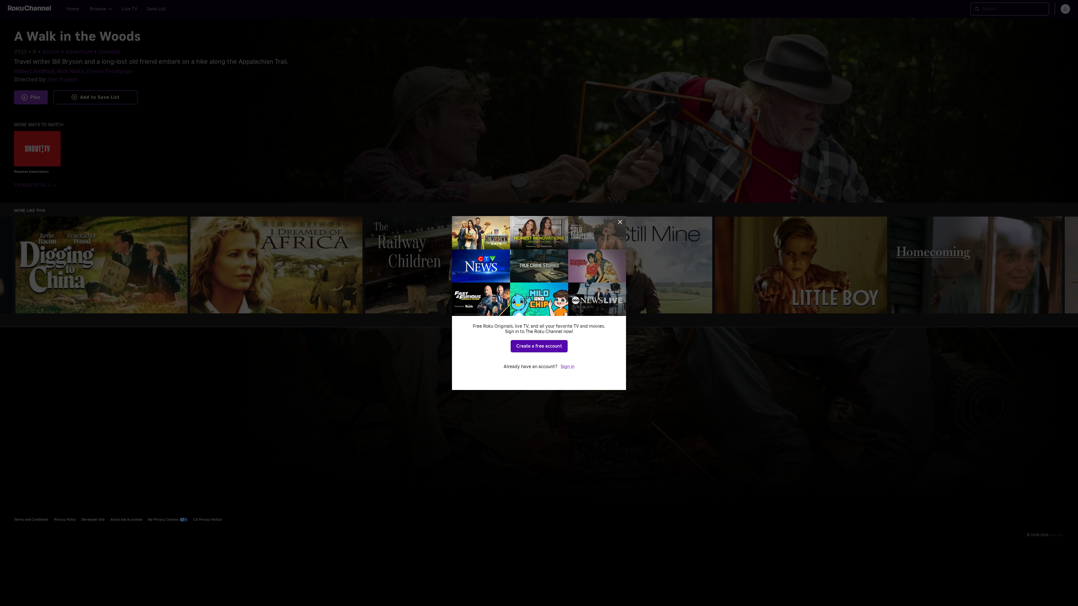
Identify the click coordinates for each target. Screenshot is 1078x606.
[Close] (620, 221)
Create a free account (539, 346)
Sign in (567, 366)
